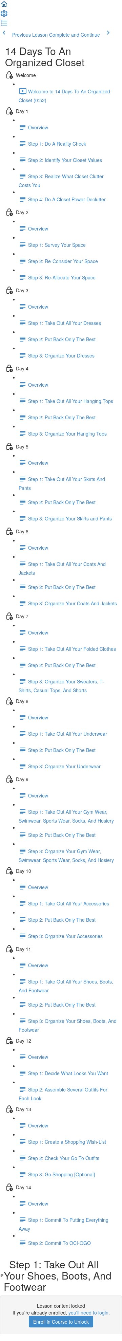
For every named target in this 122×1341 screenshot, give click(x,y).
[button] (4, 6)
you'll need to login (88, 1312)
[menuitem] (4, 15)
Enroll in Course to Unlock (61, 1321)
